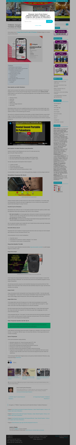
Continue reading (38, 25)
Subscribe (49, 21)
